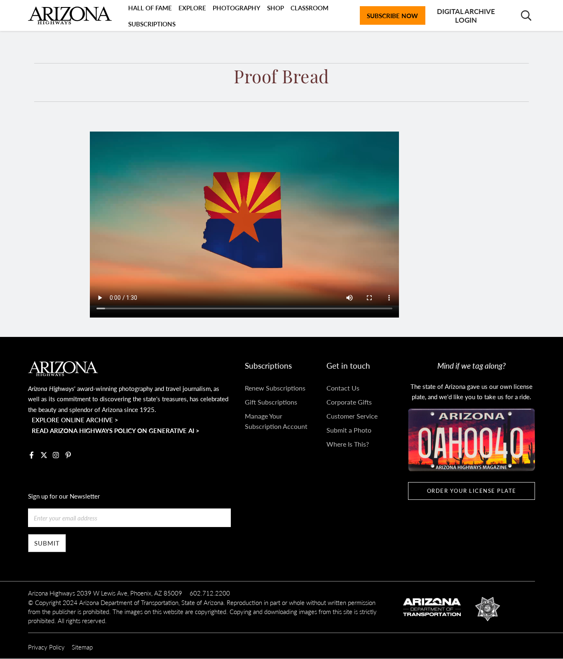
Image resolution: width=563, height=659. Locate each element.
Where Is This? (347, 444)
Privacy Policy (46, 647)
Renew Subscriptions (275, 388)
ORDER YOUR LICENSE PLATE (471, 490)
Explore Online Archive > (75, 419)
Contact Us (342, 388)
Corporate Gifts (349, 402)
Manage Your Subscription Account (276, 421)
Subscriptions (152, 23)
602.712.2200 (210, 592)
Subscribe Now (392, 15)
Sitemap (82, 647)
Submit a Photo (348, 430)
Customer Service (352, 416)
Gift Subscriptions (271, 402)
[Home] (69, 16)
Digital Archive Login (466, 15)
